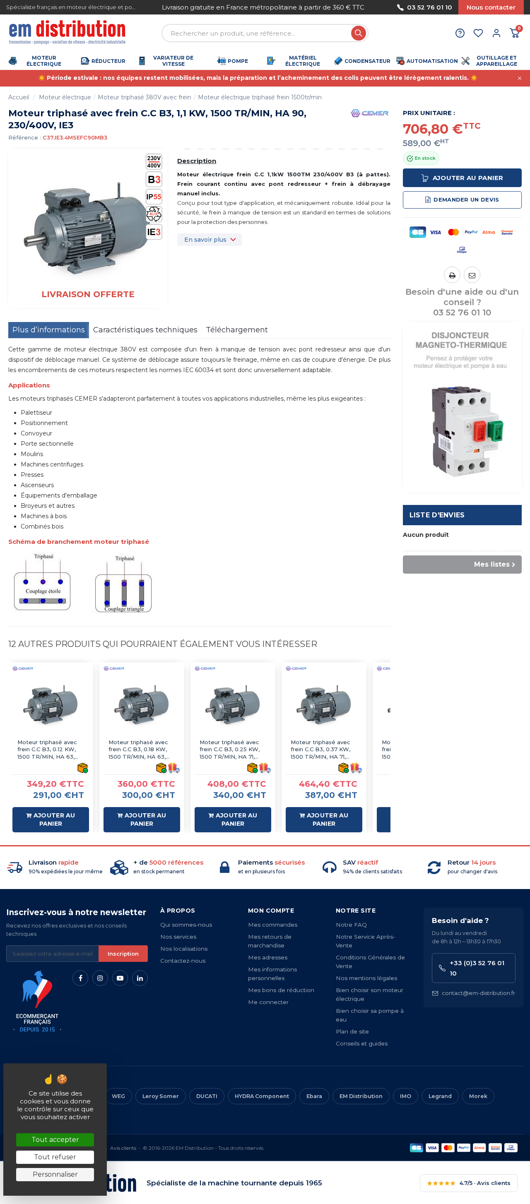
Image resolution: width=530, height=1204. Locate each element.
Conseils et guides (362, 1043)
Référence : (24, 137)
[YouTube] (120, 978)
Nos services (178, 936)
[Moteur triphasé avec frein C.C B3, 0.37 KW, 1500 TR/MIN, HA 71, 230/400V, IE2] (324, 704)
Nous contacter (491, 7)
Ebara (314, 1096)
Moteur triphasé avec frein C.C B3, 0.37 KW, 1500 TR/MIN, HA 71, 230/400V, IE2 (320, 750)
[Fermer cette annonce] (519, 78)
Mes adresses (267, 957)
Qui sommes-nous (186, 924)
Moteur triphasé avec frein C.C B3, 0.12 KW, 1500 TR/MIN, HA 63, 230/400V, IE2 (47, 750)
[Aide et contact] (460, 33)
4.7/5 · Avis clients (469, 1183)
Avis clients (123, 1148)
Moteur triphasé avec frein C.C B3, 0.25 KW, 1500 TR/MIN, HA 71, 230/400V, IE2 (230, 750)
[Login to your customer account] (496, 33)
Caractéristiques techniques (145, 329)
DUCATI (206, 1096)
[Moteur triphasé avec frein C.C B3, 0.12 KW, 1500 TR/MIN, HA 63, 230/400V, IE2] (51, 704)
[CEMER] (369, 112)
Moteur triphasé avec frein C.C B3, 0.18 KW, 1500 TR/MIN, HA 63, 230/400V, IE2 (138, 750)
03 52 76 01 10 (429, 7)
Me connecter (268, 1002)
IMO (405, 1096)
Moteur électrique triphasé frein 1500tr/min (260, 97)
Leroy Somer (160, 1096)
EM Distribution (361, 1096)
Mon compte (271, 910)
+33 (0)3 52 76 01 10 (477, 968)
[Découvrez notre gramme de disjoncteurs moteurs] (462, 407)
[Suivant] (368, 7)
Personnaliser (55, 1174)
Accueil (18, 97)
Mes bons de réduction (281, 990)
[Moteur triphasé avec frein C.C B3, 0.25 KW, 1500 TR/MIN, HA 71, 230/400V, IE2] (233, 704)
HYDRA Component (262, 1096)
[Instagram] (100, 978)
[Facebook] (80, 978)
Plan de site (352, 1031)
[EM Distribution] (68, 33)
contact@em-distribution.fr (478, 993)
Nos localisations (183, 948)
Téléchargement (237, 329)
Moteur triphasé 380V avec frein (144, 97)
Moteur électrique (65, 97)
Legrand (440, 1096)
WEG (118, 1096)
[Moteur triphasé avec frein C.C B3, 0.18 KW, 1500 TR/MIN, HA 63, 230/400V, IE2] (142, 704)
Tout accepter (55, 1140)
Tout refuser (55, 1157)
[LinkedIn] (140, 978)
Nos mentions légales (366, 978)
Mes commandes (272, 924)
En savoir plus (205, 239)
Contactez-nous (182, 960)
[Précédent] (158, 7)
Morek (478, 1096)
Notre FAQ (351, 924)
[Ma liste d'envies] (478, 33)
